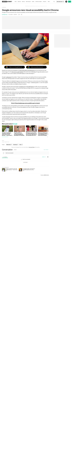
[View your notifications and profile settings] (48, 157)
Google (3, 141)
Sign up (47, 149)
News (16, 1)
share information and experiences (27, 70)
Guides (33, 1)
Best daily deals (59, 1)
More (49, 1)
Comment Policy (31, 147)
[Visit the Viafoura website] (46, 175)
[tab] (5, 157)
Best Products (28, 1)
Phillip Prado (5, 14)
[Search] (54, 2)
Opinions (19, 1)
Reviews (23, 1)
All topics (44, 1)
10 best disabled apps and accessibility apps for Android (27, 103)
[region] (25, 162)
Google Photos (30, 86)
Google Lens (22, 86)
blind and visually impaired (17, 72)
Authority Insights (38, 1)
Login (70, 1)
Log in (44, 149)
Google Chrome (6, 141)
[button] (36, 1)
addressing (8, 77)
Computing (4, 7)
